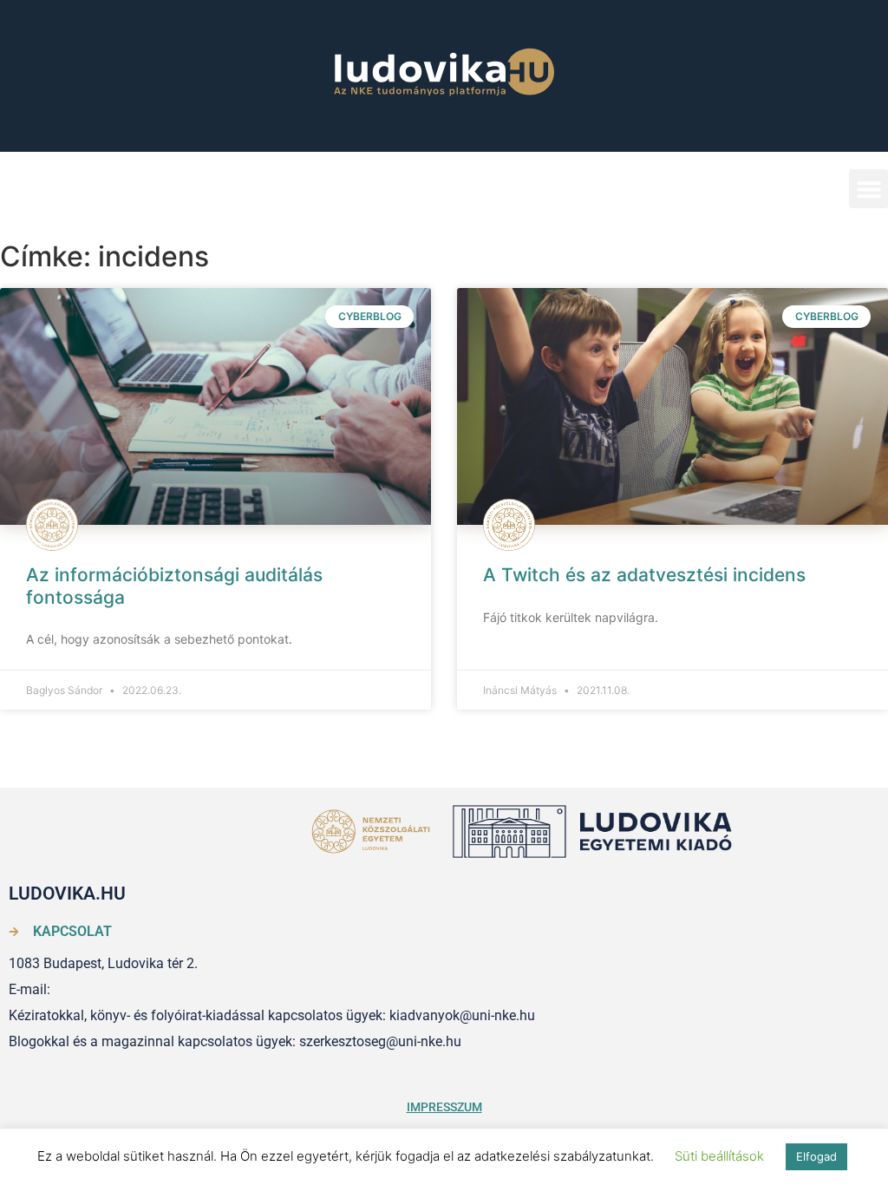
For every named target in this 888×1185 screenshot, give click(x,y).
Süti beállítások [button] (719, 1156)
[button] (868, 188)
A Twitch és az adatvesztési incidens (644, 575)
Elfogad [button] (816, 1156)
